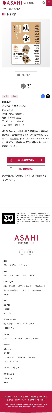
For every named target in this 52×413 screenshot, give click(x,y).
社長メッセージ (9, 349)
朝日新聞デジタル (20, 400)
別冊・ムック (24, 265)
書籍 (10, 9)
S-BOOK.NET (8, 328)
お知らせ (16, 368)
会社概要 (7, 345)
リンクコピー (28, 86)
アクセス (6, 368)
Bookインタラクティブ (24, 324)
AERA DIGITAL (8, 286)
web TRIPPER (37, 290)
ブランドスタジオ (16, 338)
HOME (4, 9)
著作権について (9, 374)
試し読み (26, 74)
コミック (32, 275)
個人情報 (8, 397)
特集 (5, 301)
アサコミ (24, 290)
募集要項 (32, 357)
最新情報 (7, 305)
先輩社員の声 (9, 357)
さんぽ (6, 294)
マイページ (7, 313)
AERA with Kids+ (24, 286)
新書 (17, 275)
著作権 (26, 397)
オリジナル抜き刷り (32, 338)
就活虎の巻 (21, 357)
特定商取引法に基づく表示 (36, 400)
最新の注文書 (8, 324)
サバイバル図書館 (10, 290)
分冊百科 (13, 265)
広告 (5, 338)
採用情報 (7, 353)
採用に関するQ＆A (11, 361)
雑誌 (5, 261)
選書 (24, 275)
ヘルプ (6, 382)
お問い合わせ (8, 378)
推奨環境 (33, 397)
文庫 (11, 275)
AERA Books (39, 286)
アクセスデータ (17, 397)
